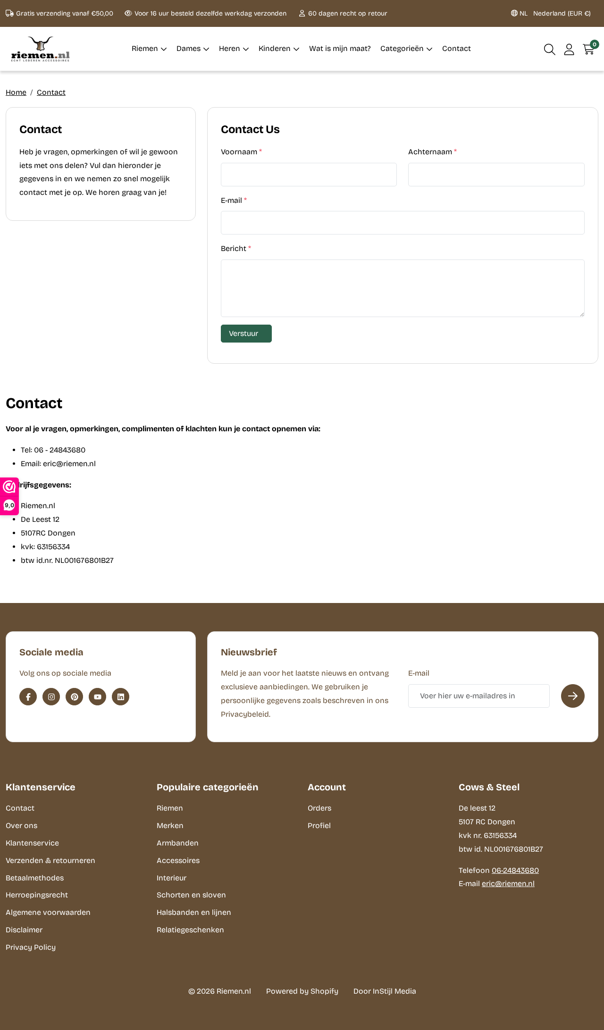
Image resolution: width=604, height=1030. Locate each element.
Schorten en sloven (191, 894)
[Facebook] (28, 696)
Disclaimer (24, 929)
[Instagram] (51, 696)
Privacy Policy (31, 947)
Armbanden (178, 842)
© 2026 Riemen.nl (219, 991)
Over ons (21, 825)
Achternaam (432, 151)
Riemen (170, 808)
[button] (550, 48)
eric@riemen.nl (508, 883)
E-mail (234, 200)
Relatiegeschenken (190, 929)
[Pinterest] (74, 696)
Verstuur (243, 333)
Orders (319, 808)
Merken (170, 825)
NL (554, 13)
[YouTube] (97, 696)
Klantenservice (32, 842)
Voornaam (241, 151)
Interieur (171, 877)
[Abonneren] (573, 696)
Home (16, 92)
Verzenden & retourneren (50, 860)
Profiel (319, 825)
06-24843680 (515, 870)
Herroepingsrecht (37, 894)
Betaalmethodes (35, 877)
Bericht (236, 248)
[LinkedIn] (120, 696)
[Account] (569, 48)
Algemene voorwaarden (48, 912)
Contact (51, 92)
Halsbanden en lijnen (194, 912)
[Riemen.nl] (41, 48)
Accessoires (178, 860)
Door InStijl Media (384, 991)
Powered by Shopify (302, 991)
